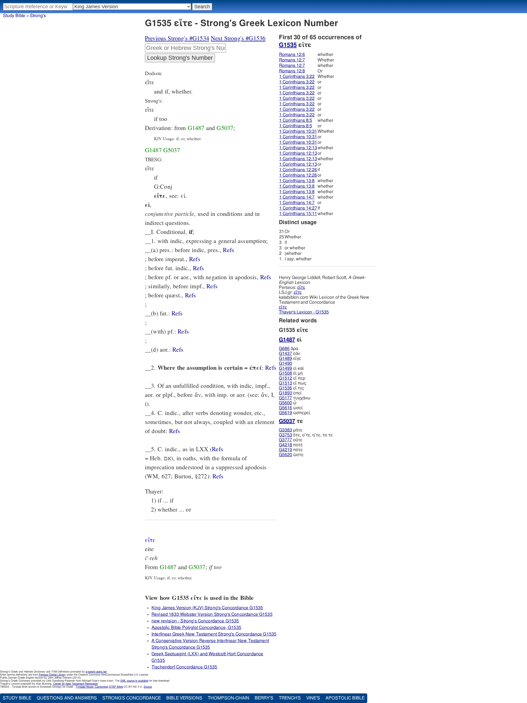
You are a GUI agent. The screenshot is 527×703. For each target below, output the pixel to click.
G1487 (196, 128)
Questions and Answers (67, 698)
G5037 (225, 128)
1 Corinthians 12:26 (298, 170)
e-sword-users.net (96, 671)
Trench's (290, 698)
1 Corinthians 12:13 (298, 148)
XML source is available (134, 680)
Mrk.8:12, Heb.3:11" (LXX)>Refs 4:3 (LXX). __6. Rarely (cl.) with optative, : (218, 476)
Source (148, 686)
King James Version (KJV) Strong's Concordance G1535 (207, 608)
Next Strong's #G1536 (238, 38)
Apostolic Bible (345, 698)
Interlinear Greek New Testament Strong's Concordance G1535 (214, 634)
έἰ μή (291, 373)
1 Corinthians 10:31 (298, 131)
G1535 (288, 45)
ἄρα (288, 348)
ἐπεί (290, 393)
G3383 (285, 430)
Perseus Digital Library (52, 674)
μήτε (290, 430)
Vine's (313, 698)
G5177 (285, 398)
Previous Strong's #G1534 (177, 38)
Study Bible (14, 15)
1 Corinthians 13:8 (297, 181)
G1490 (285, 363)
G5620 (285, 455)
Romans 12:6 (292, 54)
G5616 (285, 408)
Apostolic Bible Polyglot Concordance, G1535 (196, 627)
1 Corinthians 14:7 (297, 197)
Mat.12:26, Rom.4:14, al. (265, 277)
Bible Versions (184, 698)
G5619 (285, 413)
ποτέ (291, 445)
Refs (228, 250)
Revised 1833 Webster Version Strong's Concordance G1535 (212, 614)
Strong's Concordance (131, 698)
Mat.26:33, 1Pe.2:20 (177, 313)
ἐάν (289, 353)
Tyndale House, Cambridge (92, 686)
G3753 (285, 435)
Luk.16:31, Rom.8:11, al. (198, 268)
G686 (284, 348)
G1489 (285, 358)
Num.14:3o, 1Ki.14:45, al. (217, 449)
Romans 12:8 (292, 71)
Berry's (264, 698)
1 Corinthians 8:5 (295, 120)
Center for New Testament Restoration (75, 683)
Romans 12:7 (292, 60)
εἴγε (290, 358)
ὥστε (291, 455)
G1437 (285, 353)
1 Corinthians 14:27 (298, 208)
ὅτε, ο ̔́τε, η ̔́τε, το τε (306, 435)
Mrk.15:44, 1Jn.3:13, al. (174, 431)
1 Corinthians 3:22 (297, 76)
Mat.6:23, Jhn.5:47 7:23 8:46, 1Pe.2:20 (190, 295)
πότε (291, 450)
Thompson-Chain (228, 698)
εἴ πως (292, 383)
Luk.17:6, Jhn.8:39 (212, 286)
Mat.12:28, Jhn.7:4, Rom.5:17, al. (270, 367)
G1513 (285, 383)
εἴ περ (292, 378)
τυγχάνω (294, 398)
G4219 (285, 450)
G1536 (285, 388)
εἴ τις (291, 388)
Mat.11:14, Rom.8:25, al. (228, 250)
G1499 (285, 368)
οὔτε (290, 440)
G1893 (285, 393)
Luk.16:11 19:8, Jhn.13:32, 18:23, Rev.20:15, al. (178, 349)
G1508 (285, 373)
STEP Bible (116, 686)
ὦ (287, 403)
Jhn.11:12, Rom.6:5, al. (183, 331)
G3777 (285, 440)
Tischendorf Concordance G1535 (184, 667)
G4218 (285, 445)
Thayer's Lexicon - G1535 (304, 312)
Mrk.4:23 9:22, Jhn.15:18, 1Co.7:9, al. (194, 259)
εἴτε (301, 287)
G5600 (285, 403)
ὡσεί (291, 408)
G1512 (285, 378)
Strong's (38, 15)
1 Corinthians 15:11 (298, 213)
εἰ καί (291, 368)
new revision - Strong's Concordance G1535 (195, 621)
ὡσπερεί (294, 413)
